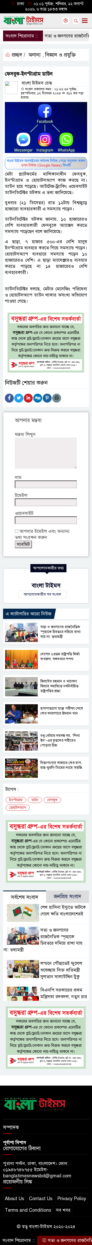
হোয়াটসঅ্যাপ (17, 807)
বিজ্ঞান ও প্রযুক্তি (60, 55)
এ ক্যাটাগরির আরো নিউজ (28, 614)
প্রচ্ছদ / (17, 55)
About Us (14, 1198)
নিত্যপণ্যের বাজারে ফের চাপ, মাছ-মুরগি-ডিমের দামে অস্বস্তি (61, 765)
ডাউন (34, 800)
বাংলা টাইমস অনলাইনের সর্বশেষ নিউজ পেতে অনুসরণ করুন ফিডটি (46, 163)
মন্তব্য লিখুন (25, 434)
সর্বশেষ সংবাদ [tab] (24, 897)
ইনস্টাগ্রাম (15, 800)
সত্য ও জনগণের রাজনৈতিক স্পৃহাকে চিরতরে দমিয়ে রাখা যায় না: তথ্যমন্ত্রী (60, 632)
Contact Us (40, 1198)
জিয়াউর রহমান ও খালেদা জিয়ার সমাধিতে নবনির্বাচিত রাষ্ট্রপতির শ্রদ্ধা (59, 686)
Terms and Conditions (28, 1210)
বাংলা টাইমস (46, 585)
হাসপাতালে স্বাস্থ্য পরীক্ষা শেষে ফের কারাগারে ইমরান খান (61, 711)
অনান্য (34, 55)
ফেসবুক (52, 800)
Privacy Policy (71, 1198)
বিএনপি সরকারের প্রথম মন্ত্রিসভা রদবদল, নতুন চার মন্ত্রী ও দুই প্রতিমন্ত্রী (63, 996)
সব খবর (63, 1210)
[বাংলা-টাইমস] (35, 1103)
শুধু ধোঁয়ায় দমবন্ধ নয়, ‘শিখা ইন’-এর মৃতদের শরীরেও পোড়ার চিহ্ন (60, 740)
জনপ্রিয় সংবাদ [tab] (67, 896)
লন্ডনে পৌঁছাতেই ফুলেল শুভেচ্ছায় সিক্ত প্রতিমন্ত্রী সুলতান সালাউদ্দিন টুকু (61, 970)
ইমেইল (21, 495)
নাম (18, 477)
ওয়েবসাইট (24, 513)
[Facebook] (9, 398)
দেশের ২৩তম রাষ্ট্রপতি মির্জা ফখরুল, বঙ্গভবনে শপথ (60, 656)
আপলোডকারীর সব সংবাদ (42, 594)
